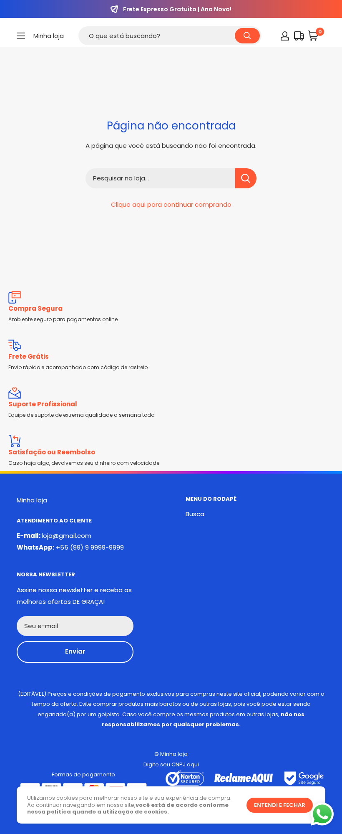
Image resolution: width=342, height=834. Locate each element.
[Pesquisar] (247, 35)
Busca (195, 514)
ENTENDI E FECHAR (279, 805)
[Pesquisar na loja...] (245, 178)
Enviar (75, 651)
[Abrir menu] (21, 36)
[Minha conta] (285, 36)
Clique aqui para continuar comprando (171, 204)
